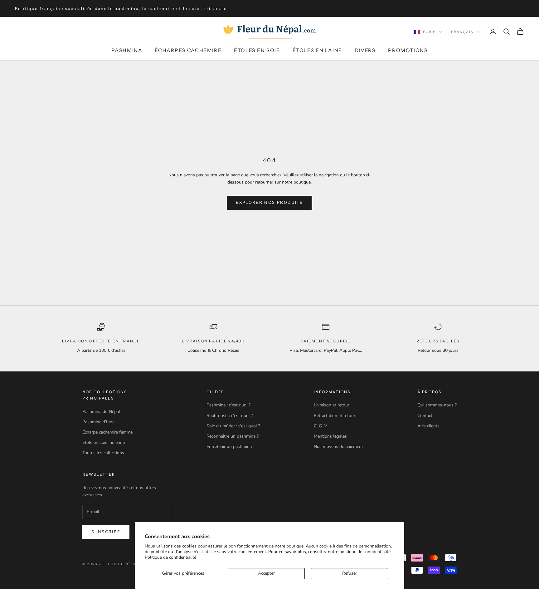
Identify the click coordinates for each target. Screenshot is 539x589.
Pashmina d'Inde (98, 422)
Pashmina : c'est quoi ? (228, 405)
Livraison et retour (331, 405)
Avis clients (428, 426)
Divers (365, 50)
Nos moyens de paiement (338, 446)
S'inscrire (105, 532)
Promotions (408, 50)
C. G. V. (321, 426)
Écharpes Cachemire (188, 50)
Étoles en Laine (317, 50)
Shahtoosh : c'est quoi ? (229, 416)
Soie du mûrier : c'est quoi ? (233, 426)
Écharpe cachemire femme (107, 432)
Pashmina (127, 50)
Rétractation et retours (335, 416)
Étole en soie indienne (103, 442)
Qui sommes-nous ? (437, 405)
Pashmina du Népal (101, 412)
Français (462, 32)
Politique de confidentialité (170, 557)
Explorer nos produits (269, 202)
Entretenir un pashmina (229, 446)
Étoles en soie (257, 50)
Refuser (349, 573)
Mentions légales (330, 436)
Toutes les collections (103, 453)
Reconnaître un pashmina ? (232, 436)
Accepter (266, 573)
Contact (424, 416)
